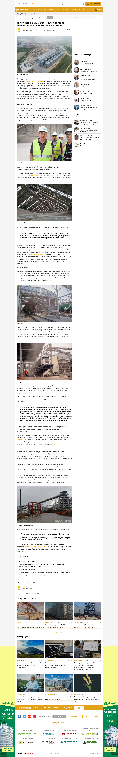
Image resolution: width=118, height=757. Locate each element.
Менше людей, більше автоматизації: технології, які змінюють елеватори (48, 14)
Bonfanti (19, 440)
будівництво (36, 593)
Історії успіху (68, 18)
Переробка (50, 9)
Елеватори (89, 9)
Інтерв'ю (57, 18)
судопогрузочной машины (36, 254)
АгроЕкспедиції (23, 9)
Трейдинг (66, 9)
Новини (19, 622)
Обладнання (74, 9)
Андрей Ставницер (37, 81)
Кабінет (100, 9)
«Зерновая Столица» (32, 175)
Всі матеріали (31, 18)
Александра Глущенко (39, 547)
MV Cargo (27, 81)
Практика (82, 9)
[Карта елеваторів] (79, 708)
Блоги (50, 18)
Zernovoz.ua (28, 547)
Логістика (58, 9)
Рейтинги (42, 18)
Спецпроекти (79, 18)
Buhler (56, 444)
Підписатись (59, 716)
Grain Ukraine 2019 (46, 79)
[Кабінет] (85, 708)
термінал (28, 593)
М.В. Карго (20, 593)
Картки (88, 18)
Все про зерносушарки (38, 9)
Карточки (77, 694)
